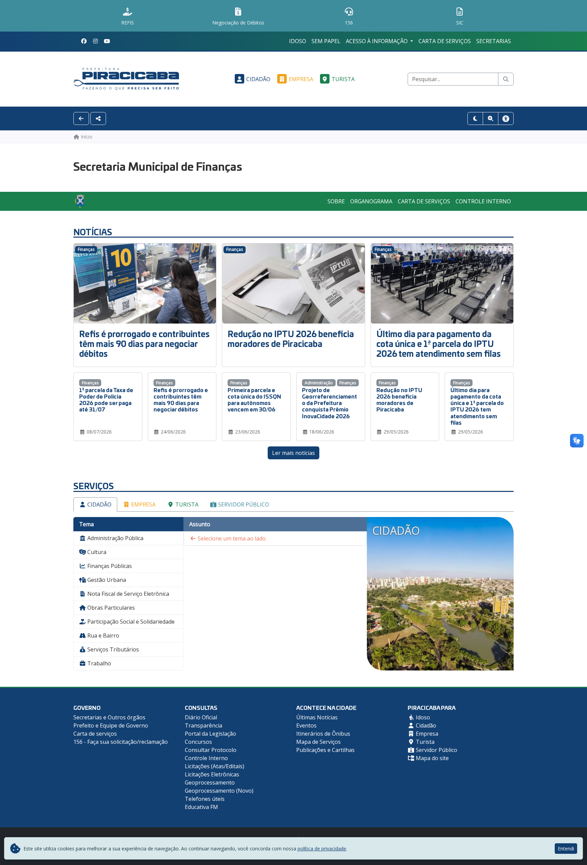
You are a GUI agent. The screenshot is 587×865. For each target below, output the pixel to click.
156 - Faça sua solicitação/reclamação (120, 742)
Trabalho (98, 663)
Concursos (198, 742)
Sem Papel (326, 41)
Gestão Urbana (106, 580)
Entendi (566, 848)
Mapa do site (431, 758)
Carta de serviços (445, 41)
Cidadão (258, 79)
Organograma (371, 201)
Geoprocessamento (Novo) (219, 790)
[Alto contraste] (475, 118)
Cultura (96, 552)
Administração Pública (114, 538)
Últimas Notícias (317, 717)
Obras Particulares (110, 607)
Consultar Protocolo (210, 750)
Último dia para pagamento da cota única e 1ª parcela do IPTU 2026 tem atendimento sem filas (438, 343)
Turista (343, 79)
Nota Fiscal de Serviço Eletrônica (127, 593)
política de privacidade (322, 848)
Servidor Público (243, 504)
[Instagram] (95, 41)
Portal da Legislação (210, 733)
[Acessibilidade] (506, 118)
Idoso (297, 41)
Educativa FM (201, 807)
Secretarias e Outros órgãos (109, 717)
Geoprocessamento (210, 782)
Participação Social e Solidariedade (130, 621)
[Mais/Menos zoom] (490, 118)
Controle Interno (483, 201)
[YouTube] (107, 41)
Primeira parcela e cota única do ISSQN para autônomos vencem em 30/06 (254, 399)
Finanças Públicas (109, 566)
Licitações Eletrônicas (212, 774)
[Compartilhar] (98, 118)
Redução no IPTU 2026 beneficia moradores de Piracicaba (291, 338)
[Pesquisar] (506, 79)
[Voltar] (81, 118)
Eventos (306, 725)
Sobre (336, 201)
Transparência (203, 725)
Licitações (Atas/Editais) (214, 766)
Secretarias (493, 41)
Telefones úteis (205, 799)
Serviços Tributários (112, 649)
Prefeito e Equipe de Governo (110, 725)
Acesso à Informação (377, 41)
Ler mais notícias (293, 453)
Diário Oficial (201, 717)
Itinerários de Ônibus (323, 733)
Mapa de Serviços (318, 742)
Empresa (301, 79)
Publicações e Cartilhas (325, 750)
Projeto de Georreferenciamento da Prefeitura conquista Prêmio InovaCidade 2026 (329, 403)
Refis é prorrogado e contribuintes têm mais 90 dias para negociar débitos (144, 343)
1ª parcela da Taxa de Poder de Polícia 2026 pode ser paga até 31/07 (106, 399)
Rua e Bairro (102, 635)
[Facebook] (84, 41)
